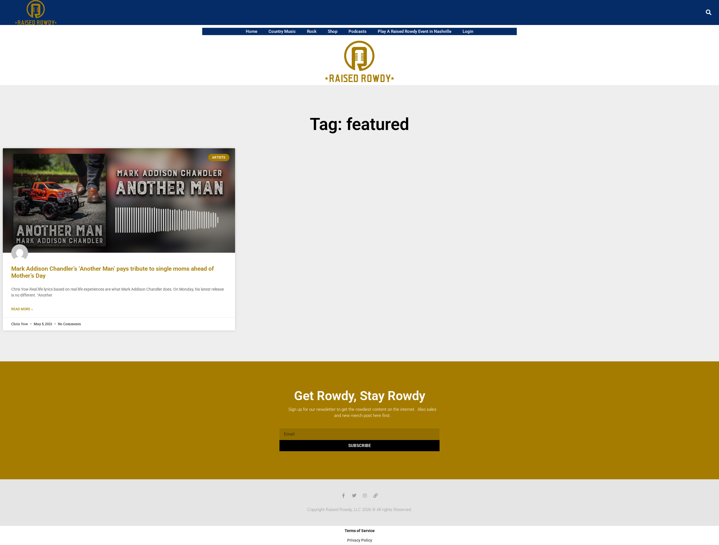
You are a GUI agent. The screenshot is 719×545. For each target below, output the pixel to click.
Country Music (282, 31)
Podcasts (358, 31)
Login (468, 31)
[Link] (375, 495)
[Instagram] (365, 495)
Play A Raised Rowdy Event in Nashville (414, 31)
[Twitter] (354, 495)
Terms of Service (360, 530)
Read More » (22, 309)
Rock (312, 31)
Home (251, 31)
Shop (332, 31)
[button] (708, 12)
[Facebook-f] (343, 495)
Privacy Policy (359, 540)
